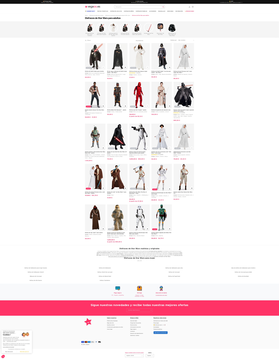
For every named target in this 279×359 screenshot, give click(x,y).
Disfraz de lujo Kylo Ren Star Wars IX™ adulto (117, 152)
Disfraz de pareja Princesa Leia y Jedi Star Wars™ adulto (95, 193)
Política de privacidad (112, 320)
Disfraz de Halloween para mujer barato (35, 268)
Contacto (132, 331)
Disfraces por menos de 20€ (161, 320)
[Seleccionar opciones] (191, 67)
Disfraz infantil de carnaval (105, 272)
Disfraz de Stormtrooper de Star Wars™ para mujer (161, 193)
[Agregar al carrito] (125, 67)
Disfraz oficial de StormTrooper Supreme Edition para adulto (137, 152)
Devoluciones (133, 325)
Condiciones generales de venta (115, 327)
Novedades (156, 327)
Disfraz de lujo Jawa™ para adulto (94, 232)
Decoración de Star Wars (160, 34)
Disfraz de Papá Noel (174, 276)
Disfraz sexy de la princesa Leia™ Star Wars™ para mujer (161, 152)
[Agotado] (103, 67)
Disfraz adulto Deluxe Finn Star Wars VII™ (94, 111)
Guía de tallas (133, 320)
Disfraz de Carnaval (174, 272)
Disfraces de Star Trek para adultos (125, 34)
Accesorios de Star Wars (148, 34)
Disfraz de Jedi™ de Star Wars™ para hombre (116, 193)
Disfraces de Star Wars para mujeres (101, 34)
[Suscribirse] (151, 310)
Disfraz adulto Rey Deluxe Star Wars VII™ (183, 193)
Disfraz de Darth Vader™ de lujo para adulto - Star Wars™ (161, 72)
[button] (90, 11)
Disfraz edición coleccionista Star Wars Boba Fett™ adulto (95, 152)
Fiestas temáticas (158, 329)
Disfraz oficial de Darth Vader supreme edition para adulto (184, 111)
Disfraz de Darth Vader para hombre (94, 71)
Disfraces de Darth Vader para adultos (137, 34)
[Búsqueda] (163, 7)
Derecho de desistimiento (136, 333)
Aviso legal (109, 329)
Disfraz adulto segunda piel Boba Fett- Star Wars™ (161, 233)
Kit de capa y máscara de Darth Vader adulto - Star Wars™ (117, 72)
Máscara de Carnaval (36, 276)
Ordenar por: (173, 40)
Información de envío (135, 327)
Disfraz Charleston (105, 280)
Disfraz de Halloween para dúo (174, 268)
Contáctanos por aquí (161, 295)
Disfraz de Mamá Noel (105, 276)
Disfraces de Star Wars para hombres (90, 34)
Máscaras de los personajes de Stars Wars (172, 34)
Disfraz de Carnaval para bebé (243, 272)
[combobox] (139, 6)
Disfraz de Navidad (243, 276)
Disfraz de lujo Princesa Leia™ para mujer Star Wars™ (183, 72)
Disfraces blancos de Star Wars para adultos (113, 34)
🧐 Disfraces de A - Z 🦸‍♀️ (160, 325)
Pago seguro (133, 329)
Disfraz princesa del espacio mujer (138, 71)
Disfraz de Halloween (105, 268)
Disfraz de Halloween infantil (36, 272)
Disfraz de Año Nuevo (36, 280)
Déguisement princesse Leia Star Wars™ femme (182, 152)
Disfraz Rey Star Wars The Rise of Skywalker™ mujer (138, 193)
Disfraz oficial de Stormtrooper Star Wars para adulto (138, 233)
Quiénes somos (111, 325)
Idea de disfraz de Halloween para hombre (243, 268)
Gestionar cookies (134, 335)
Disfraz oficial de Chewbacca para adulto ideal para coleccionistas (116, 233)
